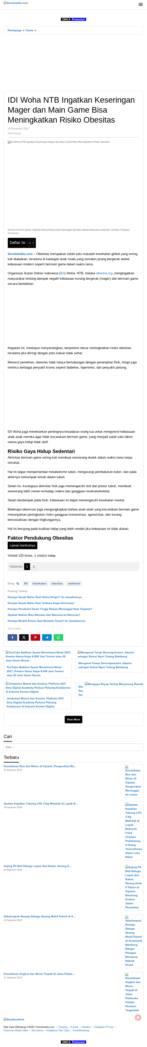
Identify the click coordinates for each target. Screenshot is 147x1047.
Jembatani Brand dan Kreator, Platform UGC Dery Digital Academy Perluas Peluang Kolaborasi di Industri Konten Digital (35, 702)
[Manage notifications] (138, 1017)
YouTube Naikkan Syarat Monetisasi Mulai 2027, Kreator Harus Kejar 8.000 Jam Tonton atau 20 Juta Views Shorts (35, 671)
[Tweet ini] (24, 637)
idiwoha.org (104, 273)
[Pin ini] (35, 637)
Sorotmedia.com (20, 254)
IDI (62, 273)
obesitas (57, 583)
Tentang (62, 1027)
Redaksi (86, 1027)
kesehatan (39, 583)
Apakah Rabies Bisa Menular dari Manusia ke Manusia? (44, 614)
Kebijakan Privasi (104, 1027)
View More (73, 719)
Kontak (74, 1027)
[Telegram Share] (47, 637)
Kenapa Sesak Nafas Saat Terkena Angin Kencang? (41, 603)
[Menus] (140, 5)
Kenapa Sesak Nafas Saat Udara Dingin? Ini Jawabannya (45, 597)
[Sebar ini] (12, 637)
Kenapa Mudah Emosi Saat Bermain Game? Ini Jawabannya (46, 620)
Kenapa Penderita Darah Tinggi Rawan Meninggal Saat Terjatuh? (50, 608)
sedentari (74, 583)
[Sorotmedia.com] (16, 2)
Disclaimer (37, 1030)
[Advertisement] (73, 62)
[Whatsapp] (58, 637)
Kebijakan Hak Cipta (58, 1030)
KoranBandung (81, 1030)
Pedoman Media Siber (16, 1030)
